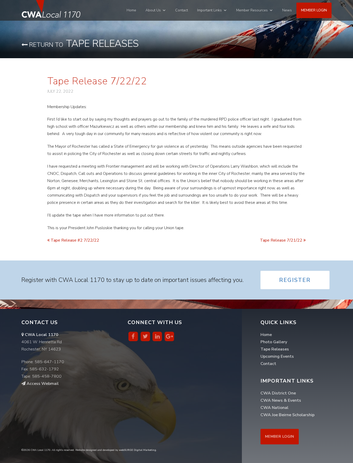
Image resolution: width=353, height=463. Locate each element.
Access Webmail (42, 383)
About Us (153, 10)
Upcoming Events (277, 356)
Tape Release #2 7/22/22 (74, 240)
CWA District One (278, 393)
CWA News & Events (280, 400)
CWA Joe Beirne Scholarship (287, 415)
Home (131, 10)
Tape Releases (83, 43)
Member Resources (252, 10)
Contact (181, 10)
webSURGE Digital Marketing (137, 450)
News (287, 10)
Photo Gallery (273, 342)
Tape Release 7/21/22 (281, 240)
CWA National (274, 407)
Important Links (209, 10)
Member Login (314, 10)
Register (295, 280)
